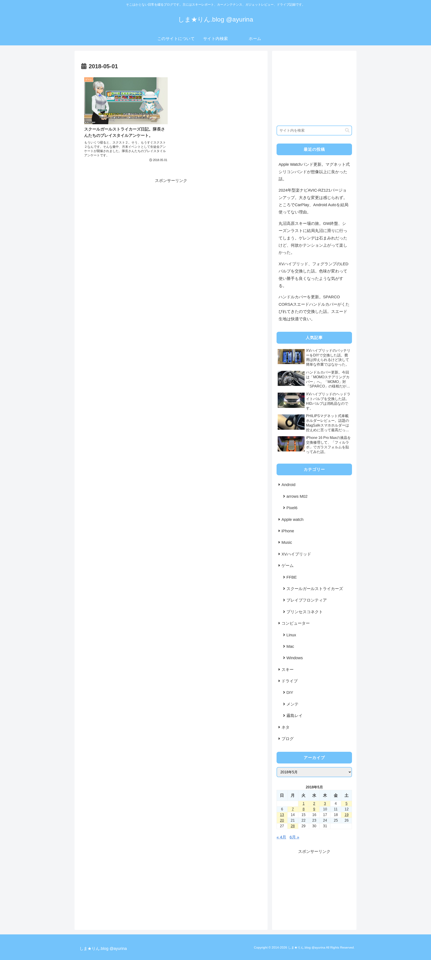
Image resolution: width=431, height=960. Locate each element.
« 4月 (281, 837)
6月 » (294, 837)
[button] (347, 130)
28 (293, 826)
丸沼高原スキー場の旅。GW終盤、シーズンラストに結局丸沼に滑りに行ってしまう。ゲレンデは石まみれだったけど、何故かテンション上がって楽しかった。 (313, 238)
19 (347, 815)
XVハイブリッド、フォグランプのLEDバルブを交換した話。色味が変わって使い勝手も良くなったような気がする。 (313, 275)
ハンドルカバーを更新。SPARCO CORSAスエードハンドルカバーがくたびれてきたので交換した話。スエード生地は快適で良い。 (314, 308)
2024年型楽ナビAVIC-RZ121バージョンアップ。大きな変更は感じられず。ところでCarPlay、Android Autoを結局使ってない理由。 (313, 201)
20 (282, 820)
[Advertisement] (171, 215)
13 (282, 815)
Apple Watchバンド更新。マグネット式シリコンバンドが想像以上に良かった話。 (314, 171)
